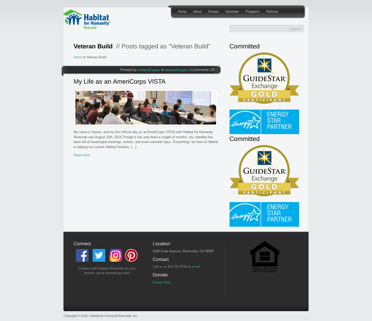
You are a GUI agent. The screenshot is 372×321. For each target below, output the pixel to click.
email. (196, 267)
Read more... (83, 155)
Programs (252, 11)
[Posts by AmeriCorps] (149, 69)
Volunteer (232, 11)
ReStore (272, 11)
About (197, 11)
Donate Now (161, 282)
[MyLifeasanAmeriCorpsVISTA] (146, 82)
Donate (213, 11)
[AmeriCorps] (176, 69)
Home (182, 11)
